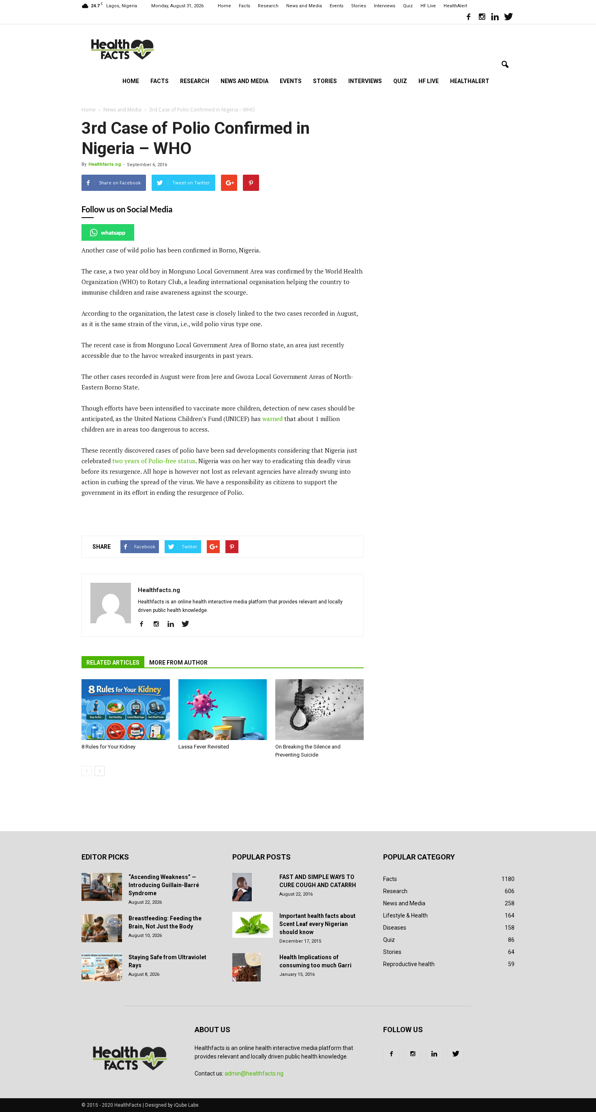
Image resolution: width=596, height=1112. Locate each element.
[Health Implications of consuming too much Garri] (246, 967)
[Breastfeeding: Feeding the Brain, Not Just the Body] (101, 928)
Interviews (384, 6)
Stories (358, 6)
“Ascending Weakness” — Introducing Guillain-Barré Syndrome (164, 885)
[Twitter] (508, 18)
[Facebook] (468, 18)
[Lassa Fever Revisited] (222, 709)
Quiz (408, 6)
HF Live (428, 6)
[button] (505, 65)
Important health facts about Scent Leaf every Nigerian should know (317, 924)
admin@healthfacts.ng (254, 1073)
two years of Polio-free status (153, 461)
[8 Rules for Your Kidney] (125, 709)
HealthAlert (455, 6)
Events (336, 6)
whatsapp (113, 232)
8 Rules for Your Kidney (108, 747)
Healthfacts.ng (104, 164)
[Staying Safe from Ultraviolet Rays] (101, 967)
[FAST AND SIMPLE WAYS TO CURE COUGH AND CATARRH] (242, 887)
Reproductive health (409, 964)
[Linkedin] (495, 18)
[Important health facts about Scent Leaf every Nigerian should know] (252, 925)
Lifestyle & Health (405, 915)
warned (272, 419)
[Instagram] (482, 18)
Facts (244, 6)
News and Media (304, 6)
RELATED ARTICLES (112, 662)
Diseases (394, 927)
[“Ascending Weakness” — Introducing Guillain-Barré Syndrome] (101, 887)
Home (224, 6)
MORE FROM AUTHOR (178, 662)
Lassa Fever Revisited (203, 747)
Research (268, 6)
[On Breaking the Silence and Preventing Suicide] (319, 709)
